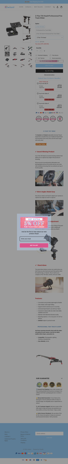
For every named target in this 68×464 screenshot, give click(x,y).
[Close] (49, 216)
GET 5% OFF (34, 245)
